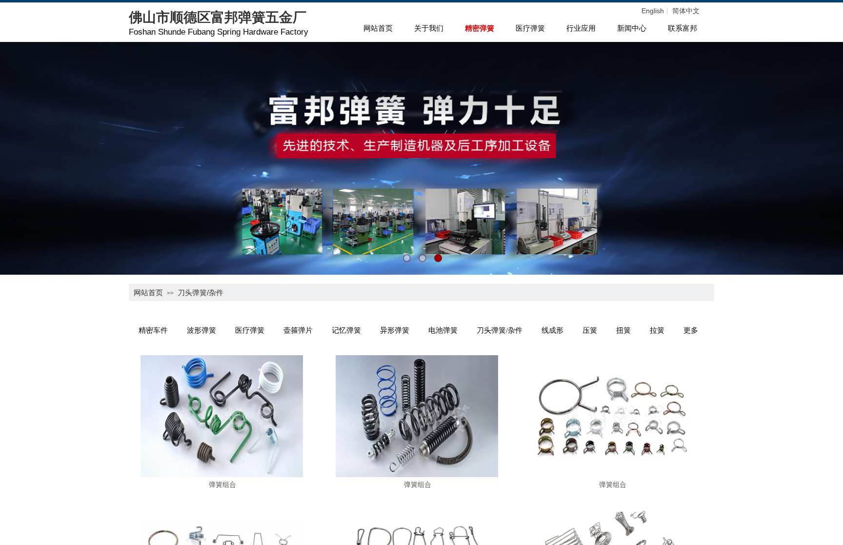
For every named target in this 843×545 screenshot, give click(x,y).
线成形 (552, 330)
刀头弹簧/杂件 (200, 292)
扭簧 (623, 330)
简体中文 (686, 10)
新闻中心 (631, 28)
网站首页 (378, 28)
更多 (690, 330)
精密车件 (153, 330)
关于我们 (428, 28)
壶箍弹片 (298, 330)
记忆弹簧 (346, 330)
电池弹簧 (443, 330)
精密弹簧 (479, 28)
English (653, 10)
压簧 (589, 330)
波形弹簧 (201, 330)
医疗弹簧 (530, 28)
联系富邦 (682, 28)
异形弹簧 (394, 330)
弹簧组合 (222, 484)
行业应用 (581, 28)
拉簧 (657, 330)
